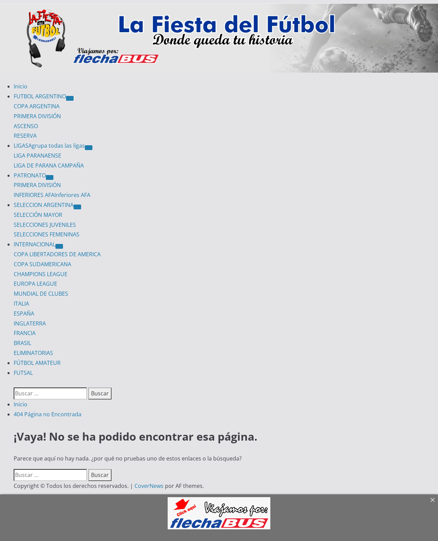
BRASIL (22, 343)
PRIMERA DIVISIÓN (37, 116)
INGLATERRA (30, 323)
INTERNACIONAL (34, 244)
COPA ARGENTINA (37, 106)
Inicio (20, 86)
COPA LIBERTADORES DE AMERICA (57, 254)
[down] (70, 98)
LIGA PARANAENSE (37, 155)
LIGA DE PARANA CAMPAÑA (49, 165)
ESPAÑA (24, 313)
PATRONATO (30, 175)
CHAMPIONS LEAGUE (40, 274)
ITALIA (21, 303)
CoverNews (149, 486)
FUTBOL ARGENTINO (40, 96)
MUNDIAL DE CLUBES (41, 293)
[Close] (432, 499)
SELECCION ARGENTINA (44, 205)
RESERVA (25, 135)
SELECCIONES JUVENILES (45, 225)
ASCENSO (26, 126)
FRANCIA (25, 333)
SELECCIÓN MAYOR (38, 215)
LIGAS (49, 145)
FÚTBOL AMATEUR (37, 363)
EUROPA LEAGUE (35, 283)
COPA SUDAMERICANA (42, 264)
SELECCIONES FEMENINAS (46, 234)
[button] (16, 382)
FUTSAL (23, 373)
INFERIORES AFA (52, 195)
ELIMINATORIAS (33, 353)
